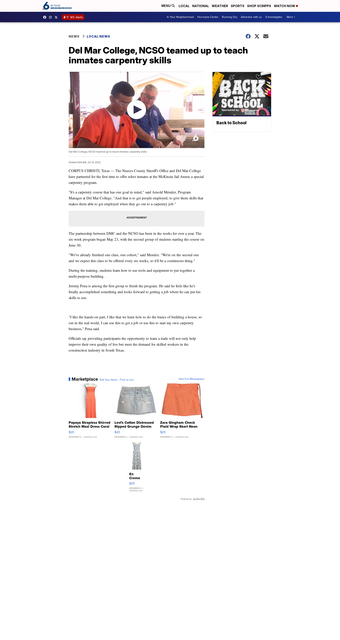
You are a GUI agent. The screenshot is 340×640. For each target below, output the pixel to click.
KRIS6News (45, 17)
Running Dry (229, 17)
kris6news (51, 17)
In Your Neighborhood (180, 17)
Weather (220, 6)
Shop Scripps (259, 6)
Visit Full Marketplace (191, 379)
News (74, 36)
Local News (98, 36)
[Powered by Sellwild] (198, 499)
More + (291, 17)
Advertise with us (251, 17)
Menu (166, 5)
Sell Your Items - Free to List (117, 379)
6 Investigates (273, 17)
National (200, 6)
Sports (237, 6)
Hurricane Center (207, 17)
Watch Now (285, 6)
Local (184, 6)
